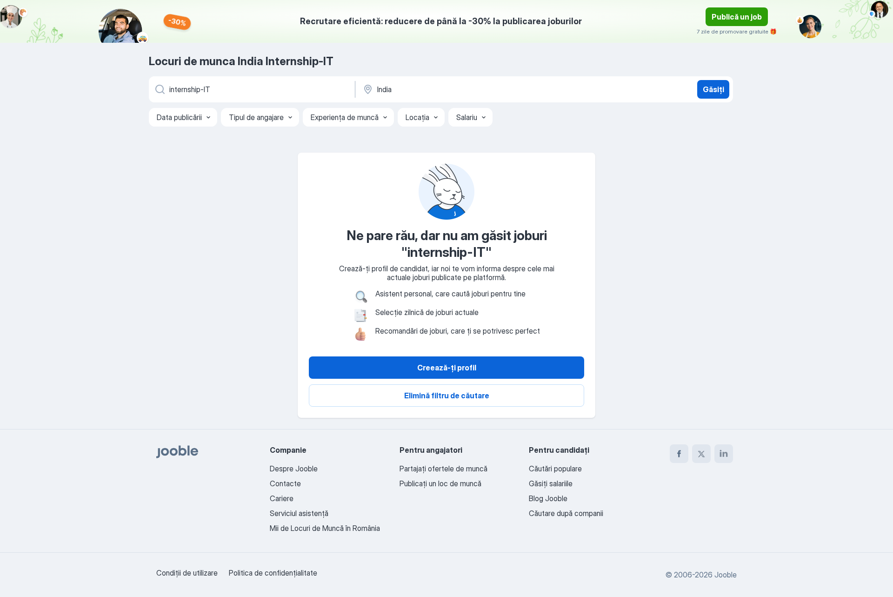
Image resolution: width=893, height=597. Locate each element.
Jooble (725, 574)
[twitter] (701, 453)
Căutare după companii (566, 513)
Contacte (285, 483)
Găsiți (713, 89)
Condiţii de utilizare (187, 572)
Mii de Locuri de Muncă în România (325, 528)
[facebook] (679, 453)
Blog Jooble (548, 498)
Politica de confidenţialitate (273, 572)
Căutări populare (555, 468)
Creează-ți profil (446, 367)
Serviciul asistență (299, 513)
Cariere (281, 498)
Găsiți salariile (551, 483)
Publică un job (737, 16)
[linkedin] (723, 453)
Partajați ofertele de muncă (443, 468)
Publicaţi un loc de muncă (440, 483)
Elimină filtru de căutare (446, 395)
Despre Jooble (294, 468)
